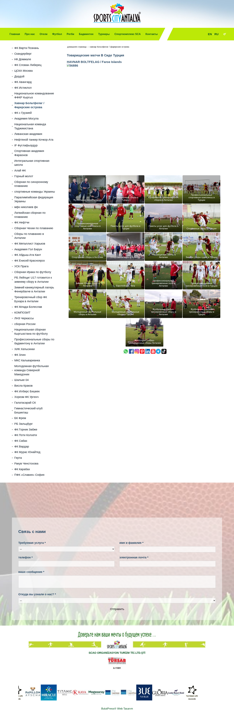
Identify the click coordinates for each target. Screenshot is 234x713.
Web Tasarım (125, 708)
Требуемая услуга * (32, 542)
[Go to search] (224, 33)
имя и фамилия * (131, 542)
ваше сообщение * (31, 571)
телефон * (25, 557)
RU (216, 34)
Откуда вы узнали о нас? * (37, 594)
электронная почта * (133, 557)
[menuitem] (14, 34)
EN (210, 34)
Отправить (117, 609)
